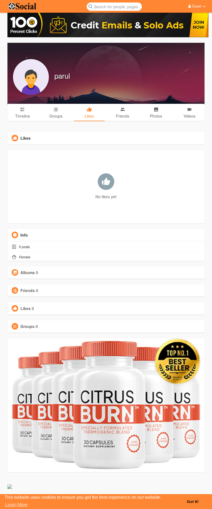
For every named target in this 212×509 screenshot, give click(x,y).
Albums (27, 272)
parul (62, 75)
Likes (25, 308)
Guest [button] (197, 6)
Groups (27, 326)
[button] (114, 6)
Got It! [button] (193, 501)
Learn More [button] (16, 504)
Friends (27, 290)
